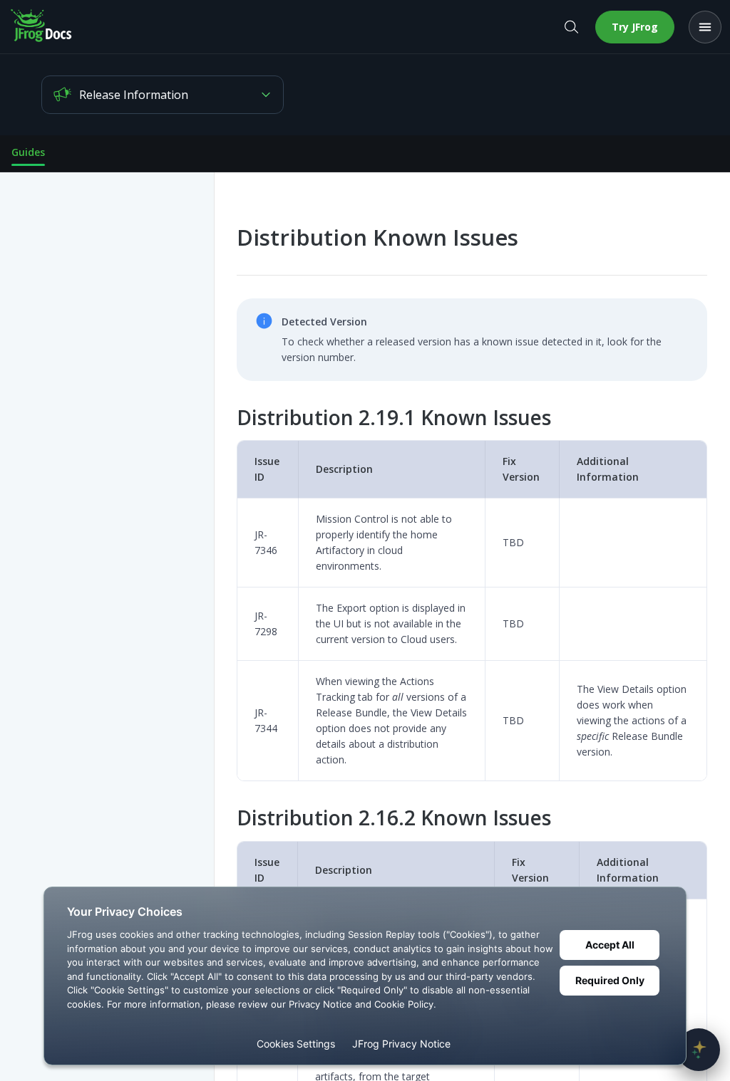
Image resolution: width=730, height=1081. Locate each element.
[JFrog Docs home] (42, 27)
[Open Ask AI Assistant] (698, 1049)
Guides (28, 152)
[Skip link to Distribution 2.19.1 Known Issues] (227, 417)
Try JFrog (635, 26)
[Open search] (571, 27)
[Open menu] (705, 27)
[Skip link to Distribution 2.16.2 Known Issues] (227, 818)
